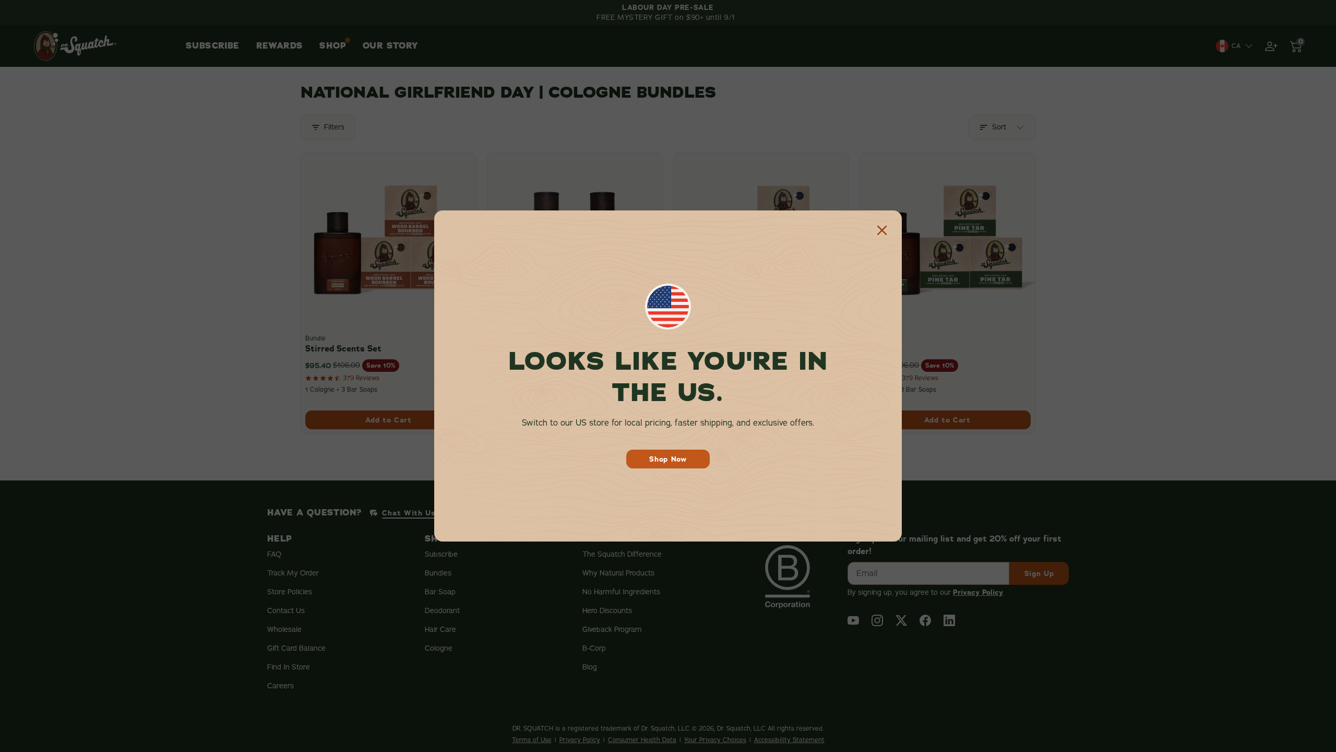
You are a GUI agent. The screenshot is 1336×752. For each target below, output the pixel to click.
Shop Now (668, 459)
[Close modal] (881, 230)
